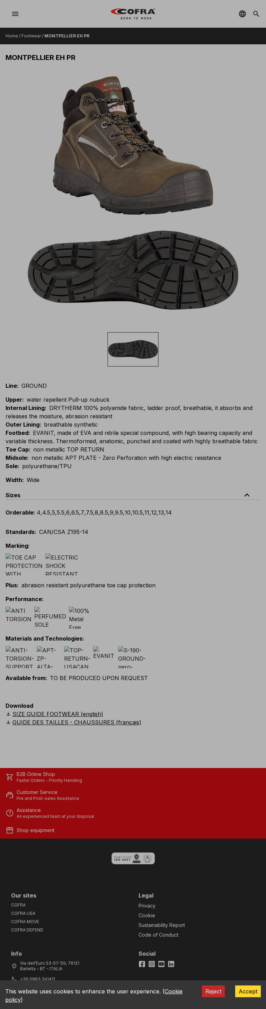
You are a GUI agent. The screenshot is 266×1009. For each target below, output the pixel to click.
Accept (248, 991)
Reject (213, 991)
